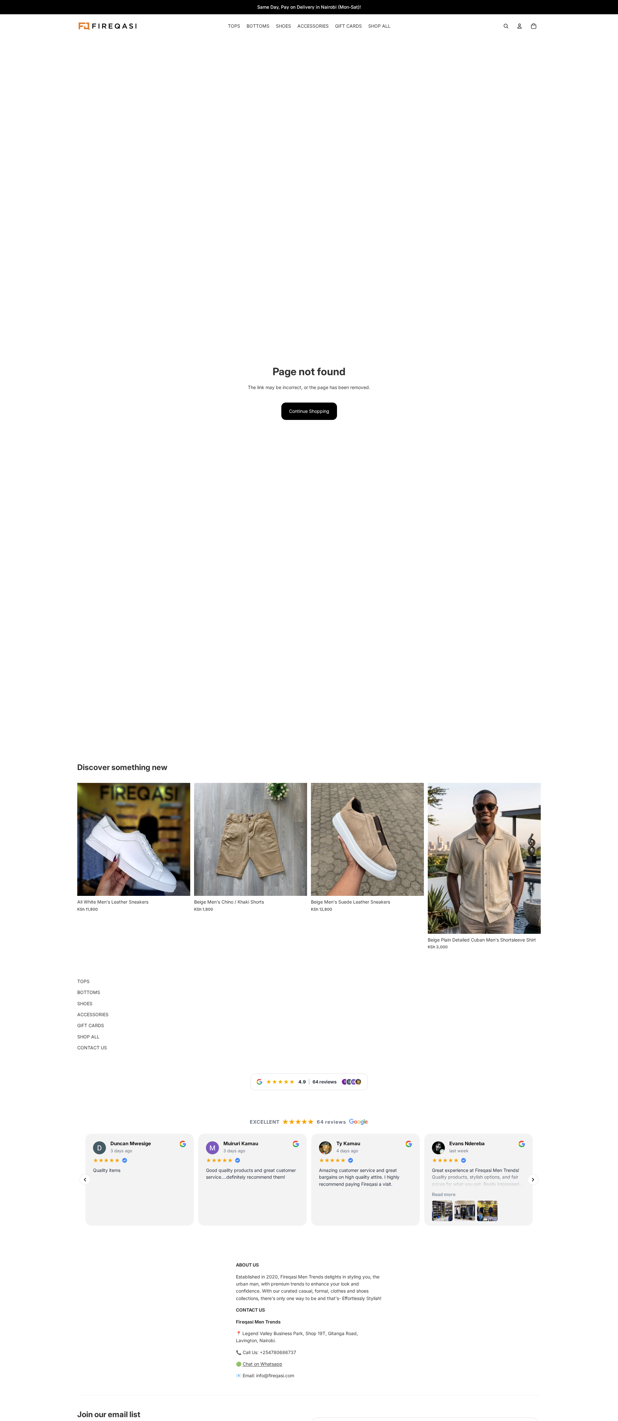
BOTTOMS (88, 992)
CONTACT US (92, 1047)
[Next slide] (414, 839)
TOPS (83, 981)
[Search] (506, 26)
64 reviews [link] (325, 1081)
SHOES (84, 1003)
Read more (443, 1194)
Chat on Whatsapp (262, 1364)
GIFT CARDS (90, 1025)
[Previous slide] (320, 839)
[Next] (533, 1179)
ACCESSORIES (92, 1014)
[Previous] (85, 1179)
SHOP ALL (88, 1036)
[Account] (519, 26)
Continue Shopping (309, 411)
